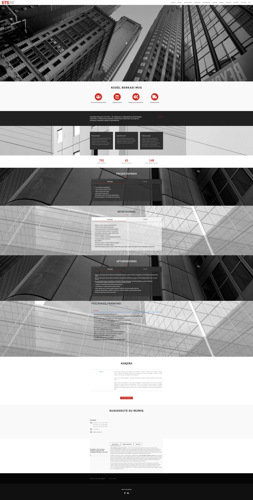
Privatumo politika (112, 478)
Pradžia (173, 2)
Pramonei (214, 2)
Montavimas (197, 2)
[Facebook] (124, 493)
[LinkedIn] (128, 493)
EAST (250, 2)
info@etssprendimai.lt (97, 432)
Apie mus (180, 2)
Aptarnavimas (206, 2)
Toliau (160, 116)
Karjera (221, 2)
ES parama (236, 2)
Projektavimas (188, 2)
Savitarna (243, 2)
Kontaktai (228, 2)
